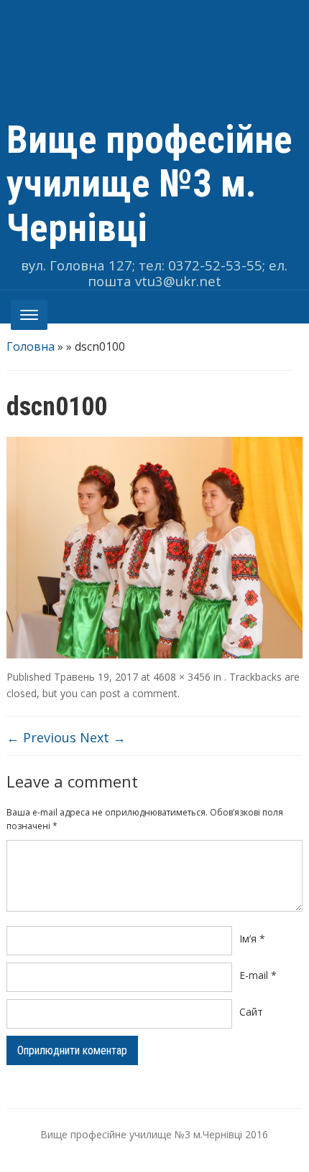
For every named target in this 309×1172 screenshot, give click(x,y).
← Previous (41, 737)
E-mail (258, 975)
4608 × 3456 (182, 677)
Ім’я (252, 938)
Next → (103, 737)
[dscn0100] (154, 546)
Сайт (251, 1012)
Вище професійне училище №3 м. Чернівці (149, 184)
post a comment (138, 693)
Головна (30, 346)
